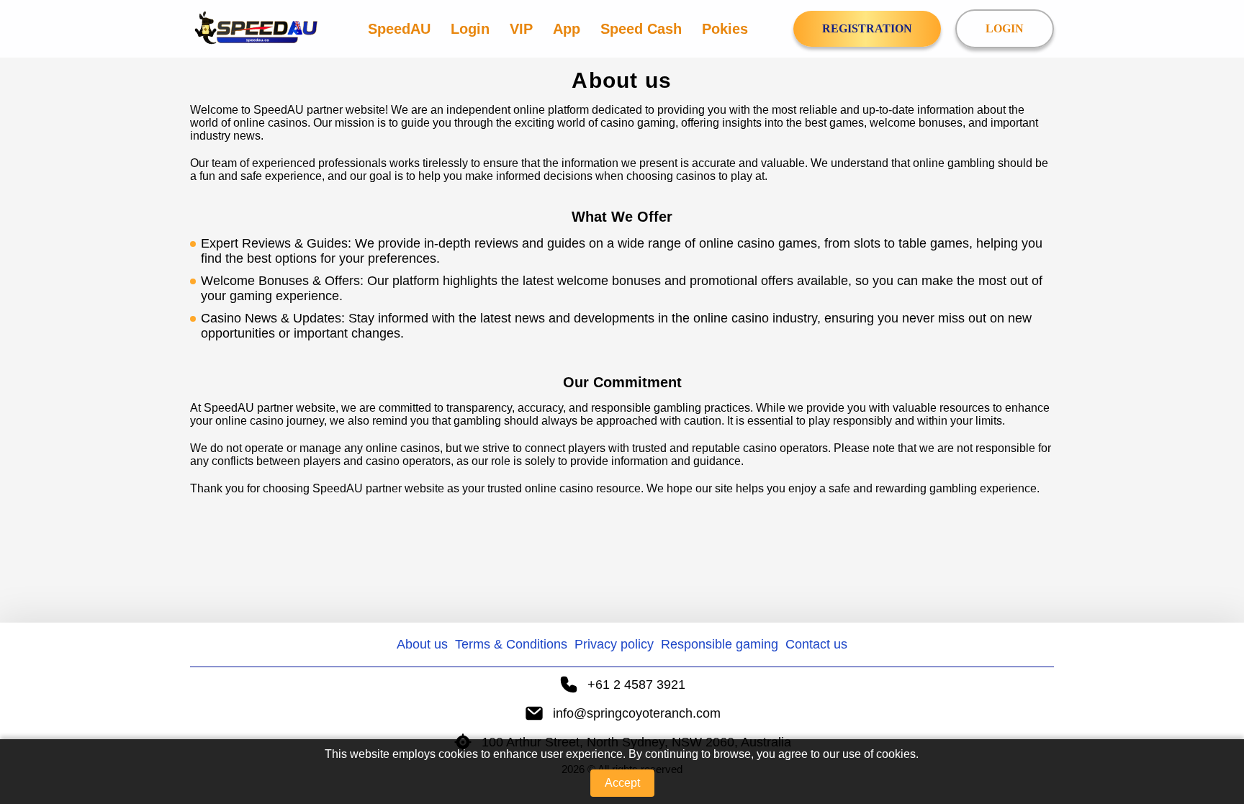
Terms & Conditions (511, 644)
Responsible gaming (719, 644)
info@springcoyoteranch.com (637, 713)
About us (422, 644)
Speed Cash (641, 29)
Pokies (725, 29)
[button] (1219, 721)
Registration (867, 28)
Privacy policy (614, 644)
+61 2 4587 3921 (636, 684)
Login (470, 29)
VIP (521, 29)
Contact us (816, 644)
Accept (622, 783)
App (566, 29)
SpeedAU (399, 29)
